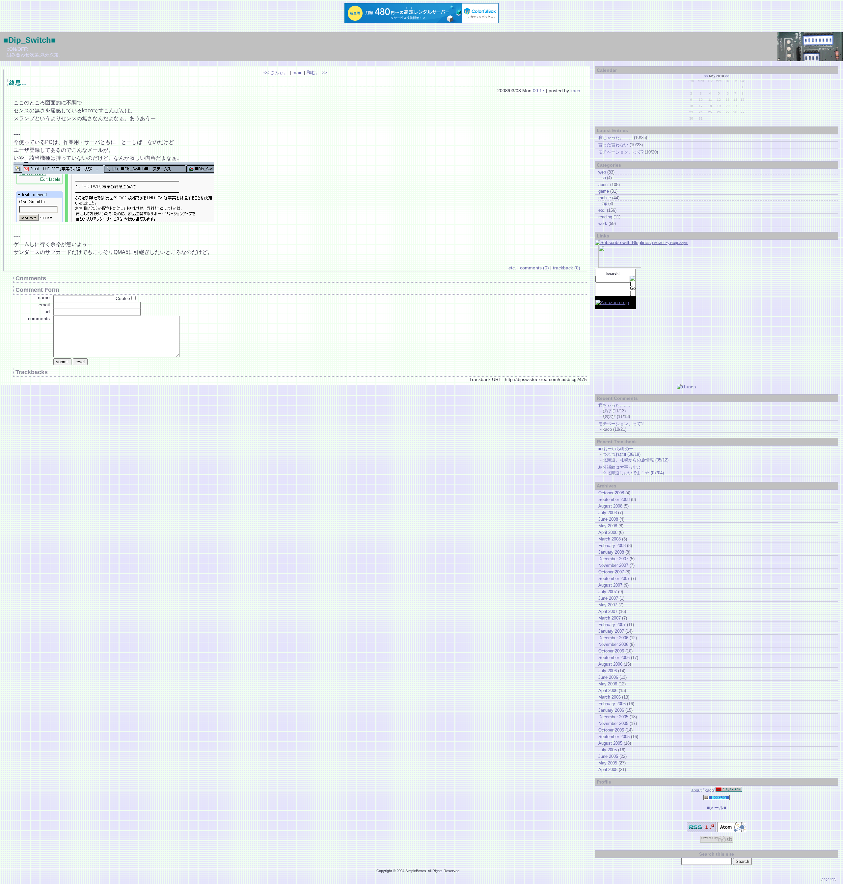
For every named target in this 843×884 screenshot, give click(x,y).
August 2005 (610, 743)
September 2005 (614, 736)
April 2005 (607, 769)
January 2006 (611, 710)
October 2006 (611, 651)
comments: (39, 318)
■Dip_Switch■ (29, 40)
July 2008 (607, 512)
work (602, 223)
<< (706, 76)
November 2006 (613, 644)
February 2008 (612, 545)
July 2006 (607, 670)
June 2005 (608, 756)
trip (604, 203)
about (603, 184)
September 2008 (614, 499)
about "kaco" (703, 790)
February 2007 (612, 624)
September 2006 (614, 657)
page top (828, 879)
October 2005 (611, 730)
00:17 (539, 90)
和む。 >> (317, 72)
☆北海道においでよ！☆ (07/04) (633, 472)
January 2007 (611, 631)
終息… (18, 82)
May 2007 (607, 604)
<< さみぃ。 (275, 72)
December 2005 (613, 716)
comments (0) (534, 267)
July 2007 (607, 591)
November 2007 (613, 565)
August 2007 (610, 585)
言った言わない (613, 144)
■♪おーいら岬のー (615, 448)
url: (47, 311)
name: (44, 297)
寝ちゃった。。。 (615, 137)
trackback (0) (566, 267)
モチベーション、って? (620, 152)
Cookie (123, 298)
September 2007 (614, 578)
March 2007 (609, 618)
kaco (575, 90)
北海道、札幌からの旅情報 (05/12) (635, 459)
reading (605, 216)
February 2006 (612, 703)
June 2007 (608, 598)
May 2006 (607, 683)
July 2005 (607, 749)
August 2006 (610, 664)
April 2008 (607, 532)
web (602, 172)
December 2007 (613, 558)
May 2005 (607, 762)
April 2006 (607, 690)
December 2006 (613, 637)
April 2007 (607, 611)
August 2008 (610, 506)
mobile (604, 197)
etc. (512, 267)
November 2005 (613, 723)
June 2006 (608, 677)
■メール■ (716, 807)
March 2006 (609, 697)
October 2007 (611, 571)
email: (45, 304)
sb (604, 178)
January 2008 (611, 552)
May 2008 (607, 525)
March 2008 (609, 539)
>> (727, 76)
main (297, 72)
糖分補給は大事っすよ (619, 467)
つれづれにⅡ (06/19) (621, 454)
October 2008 (611, 492)
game (603, 191)
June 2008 (608, 519)
